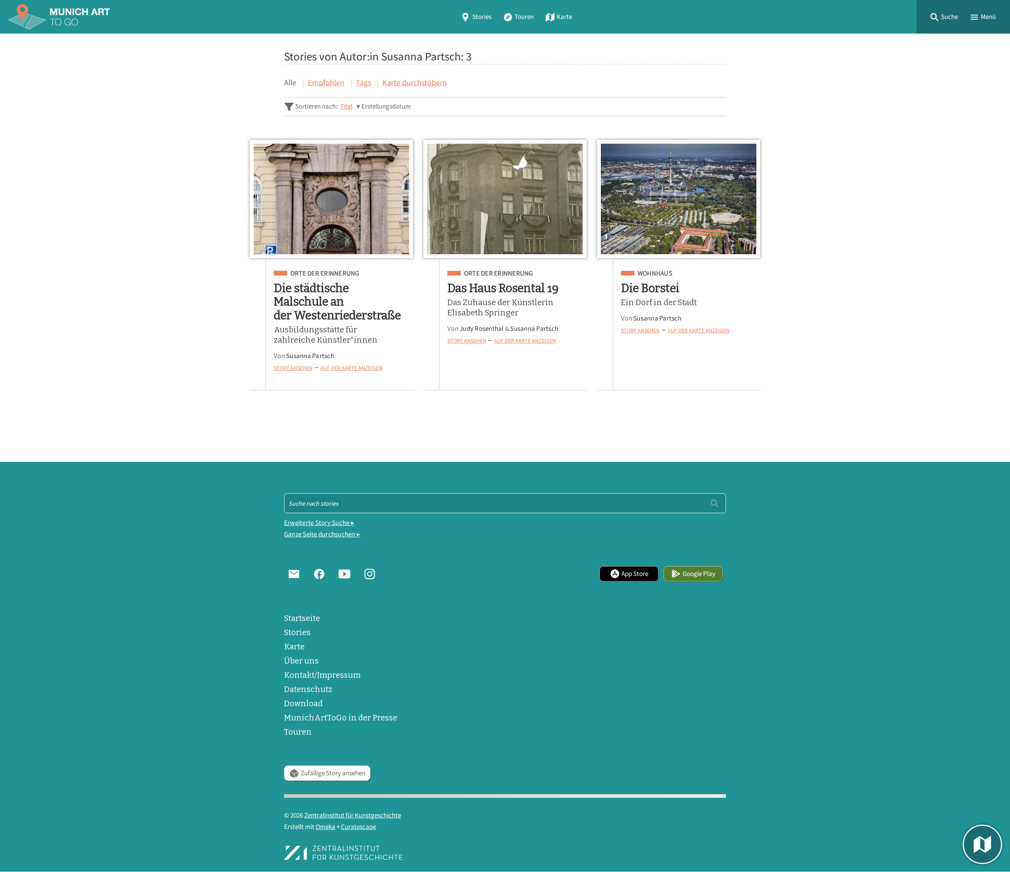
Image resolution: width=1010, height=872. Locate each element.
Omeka (325, 827)
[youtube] (344, 573)
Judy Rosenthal (482, 328)
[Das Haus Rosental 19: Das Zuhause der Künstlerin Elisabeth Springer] (505, 199)
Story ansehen (293, 367)
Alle (290, 82)
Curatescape (358, 827)
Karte (564, 17)
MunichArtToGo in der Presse (340, 717)
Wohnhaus (655, 274)
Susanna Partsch (310, 356)
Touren (524, 17)
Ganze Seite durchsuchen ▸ (322, 534)
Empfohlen (326, 82)
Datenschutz (308, 689)
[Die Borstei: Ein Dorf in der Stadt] (678, 199)
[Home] (59, 17)
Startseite (302, 618)
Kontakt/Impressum (322, 675)
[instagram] (370, 573)
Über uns (301, 661)
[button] (943, 16)
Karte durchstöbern (414, 82)
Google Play (699, 574)
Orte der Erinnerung (324, 274)
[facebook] (319, 573)
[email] (294, 573)
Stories (482, 17)
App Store (634, 574)
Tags (363, 82)
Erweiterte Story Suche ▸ (319, 523)
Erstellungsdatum (386, 106)
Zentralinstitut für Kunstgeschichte (352, 815)
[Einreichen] (714, 503)
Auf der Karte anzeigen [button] (351, 367)
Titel (346, 106)
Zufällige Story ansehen (333, 773)
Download (303, 703)
